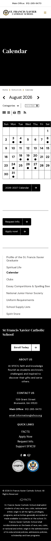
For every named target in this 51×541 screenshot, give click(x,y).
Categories (9, 105)
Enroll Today (21, 347)
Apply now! (11, 231)
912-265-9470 (33, 3)
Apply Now (25, 436)
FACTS (25, 431)
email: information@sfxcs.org (25, 415)
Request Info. (12, 221)
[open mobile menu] (45, 12)
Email (24, 455)
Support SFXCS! (25, 446)
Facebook (21, 455)
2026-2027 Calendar (17, 187)
